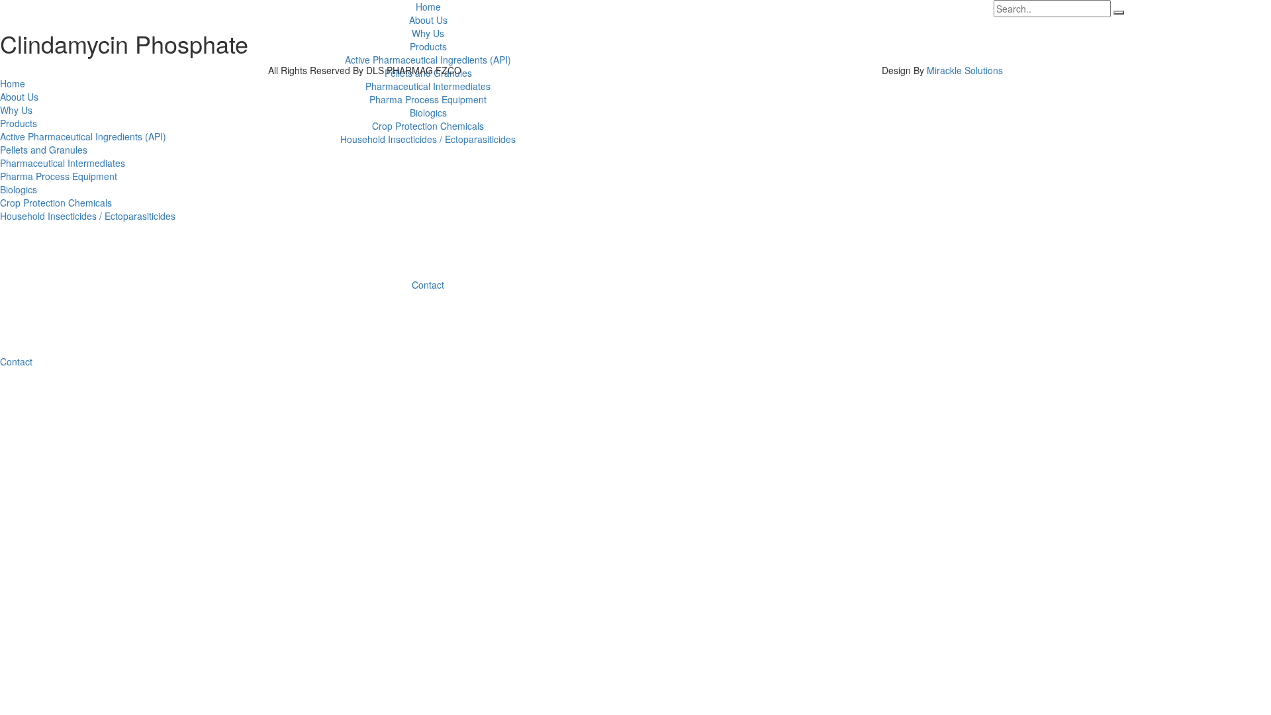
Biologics (428, 112)
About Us (428, 19)
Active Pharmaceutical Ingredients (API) (428, 59)
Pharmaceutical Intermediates (428, 86)
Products (428, 46)
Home (428, 6)
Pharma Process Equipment (428, 99)
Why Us (428, 33)
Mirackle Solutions (965, 70)
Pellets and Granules (43, 149)
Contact (428, 284)
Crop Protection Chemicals (428, 125)
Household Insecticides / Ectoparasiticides (428, 139)
